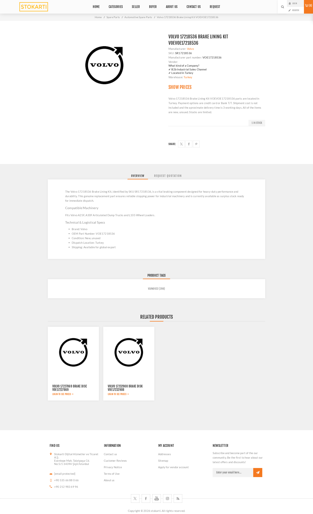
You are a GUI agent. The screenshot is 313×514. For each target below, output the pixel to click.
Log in (294, 3)
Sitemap (163, 460)
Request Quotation (168, 176)
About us (109, 480)
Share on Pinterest (196, 144)
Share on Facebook (188, 144)
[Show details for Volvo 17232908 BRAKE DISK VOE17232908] (128, 352)
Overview (137, 176)
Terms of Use (112, 473)
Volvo (190, 48)
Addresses (164, 454)
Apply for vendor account (173, 467)
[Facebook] (146, 498)
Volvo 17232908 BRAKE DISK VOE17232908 (125, 388)
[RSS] (178, 498)
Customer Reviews (115, 460)
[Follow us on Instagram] (167, 498)
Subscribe (257, 472)
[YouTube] (156, 498)
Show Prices (179, 87)
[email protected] (64, 473)
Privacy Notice (113, 467)
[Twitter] (135, 498)
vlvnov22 (153, 288)
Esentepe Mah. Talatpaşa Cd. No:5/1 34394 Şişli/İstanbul (71, 462)
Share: (172, 144)
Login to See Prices (61, 394)
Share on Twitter (181, 144)
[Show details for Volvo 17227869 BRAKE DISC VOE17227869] (73, 352)
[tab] (138, 175)
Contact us (110, 454)
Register (295, 10)
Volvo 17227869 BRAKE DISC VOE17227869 (69, 388)
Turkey (188, 77)
